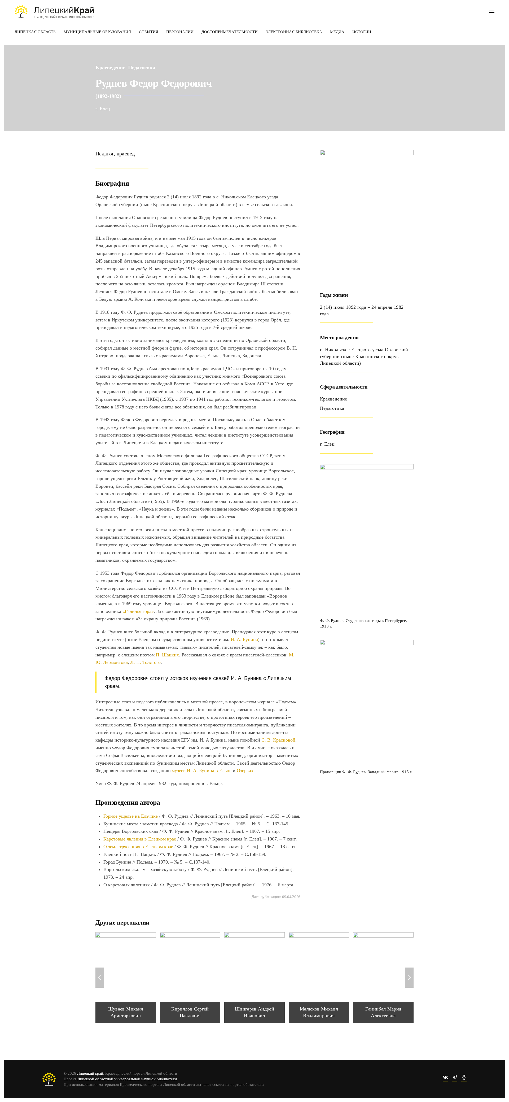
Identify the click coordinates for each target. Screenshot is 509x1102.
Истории (361, 32)
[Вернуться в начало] (54, 12)
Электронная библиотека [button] (294, 32)
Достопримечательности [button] (229, 32)
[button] (491, 12)
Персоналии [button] (180, 32)
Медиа (337, 32)
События (148, 32)
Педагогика (141, 67)
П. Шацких (167, 654)
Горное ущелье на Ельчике (130, 816)
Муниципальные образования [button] (97, 32)
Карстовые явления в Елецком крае (139, 839)
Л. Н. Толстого (145, 662)
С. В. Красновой (278, 740)
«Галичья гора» (138, 611)
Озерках (245, 770)
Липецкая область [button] (35, 32)
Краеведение (110, 67)
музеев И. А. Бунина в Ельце (201, 770)
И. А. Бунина (244, 639)
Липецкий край (90, 1073)
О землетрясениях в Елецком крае (138, 846)
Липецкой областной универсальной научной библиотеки (127, 1079)
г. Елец (102, 108)
